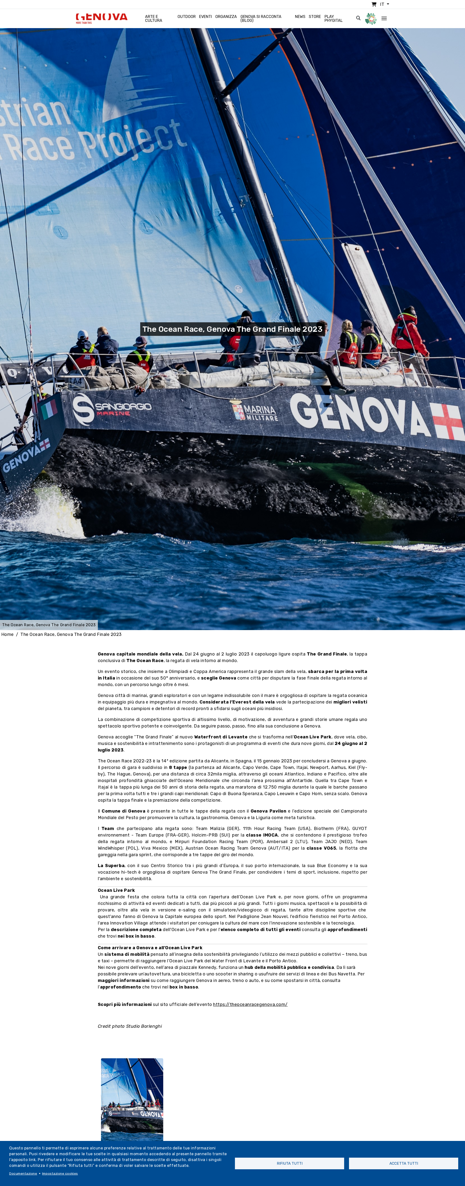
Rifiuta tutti (289, 1163)
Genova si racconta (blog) (260, 18)
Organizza (226, 16)
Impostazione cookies (60, 1173)
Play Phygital (334, 18)
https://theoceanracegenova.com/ (250, 1004)
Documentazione (23, 1173)
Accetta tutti (403, 1163)
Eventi (205, 16)
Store (315, 16)
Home (7, 634)
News (300, 16)
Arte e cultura (153, 18)
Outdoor (187, 16)
